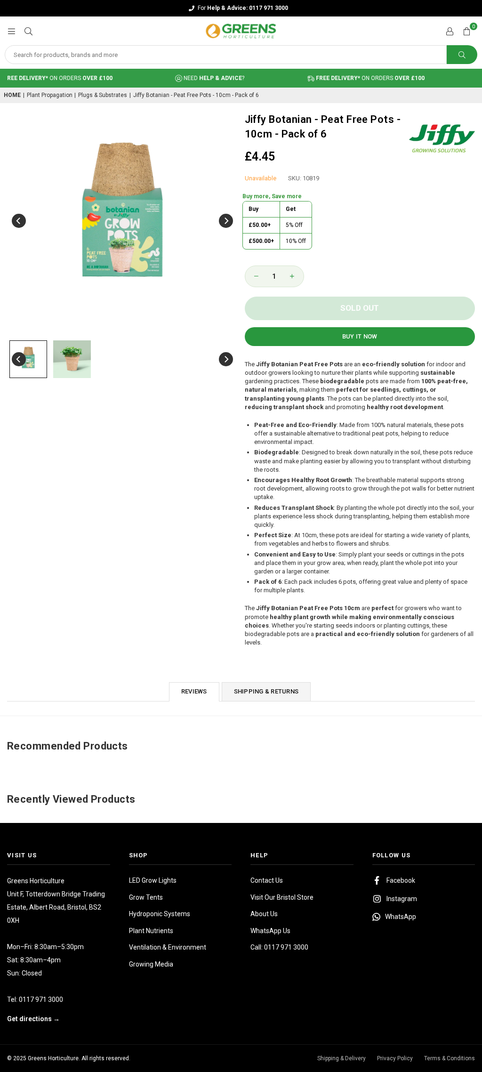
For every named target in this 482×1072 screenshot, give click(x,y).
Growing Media (151, 964)
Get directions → (33, 1019)
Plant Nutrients (151, 931)
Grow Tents (146, 897)
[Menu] (11, 30)
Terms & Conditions (449, 1058)
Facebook (400, 880)
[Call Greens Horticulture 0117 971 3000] (241, 8)
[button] (466, 31)
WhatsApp (400, 916)
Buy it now (360, 336)
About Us (264, 914)
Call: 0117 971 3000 (279, 947)
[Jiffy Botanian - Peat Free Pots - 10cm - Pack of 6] (28, 359)
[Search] (28, 30)
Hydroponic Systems (159, 914)
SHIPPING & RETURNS (266, 691)
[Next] (226, 221)
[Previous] (19, 221)
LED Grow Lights (153, 880)
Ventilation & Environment (167, 947)
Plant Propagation (49, 95)
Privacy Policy (395, 1058)
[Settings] (449, 31)
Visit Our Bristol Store (281, 897)
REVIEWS (194, 691)
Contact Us (266, 880)
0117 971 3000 (41, 999)
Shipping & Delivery (341, 1058)
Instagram (401, 899)
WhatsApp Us (270, 931)
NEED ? (204, 78)
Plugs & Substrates (102, 95)
